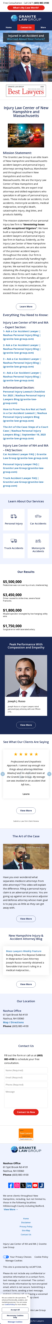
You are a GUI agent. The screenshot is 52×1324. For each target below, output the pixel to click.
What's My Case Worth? (26, 7)
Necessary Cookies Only (15, 1316)
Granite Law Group (36, 1310)
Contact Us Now (26, 1112)
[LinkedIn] (29, 1185)
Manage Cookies (13, 1260)
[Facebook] (11, 1185)
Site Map (26, 1230)
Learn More (26, 306)
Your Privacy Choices (20, 1256)
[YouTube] (35, 1185)
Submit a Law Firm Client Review (26, 821)
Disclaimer (26, 1222)
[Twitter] (23, 1185)
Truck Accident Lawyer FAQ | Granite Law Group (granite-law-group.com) (23, 481)
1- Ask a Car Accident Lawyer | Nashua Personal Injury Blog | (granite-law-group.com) (22, 335)
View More (26, 724)
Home (9, 27)
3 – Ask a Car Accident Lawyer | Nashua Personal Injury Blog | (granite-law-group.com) (22, 362)
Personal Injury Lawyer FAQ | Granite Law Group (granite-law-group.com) (23, 468)
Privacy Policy (26, 1226)
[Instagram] (17, 1185)
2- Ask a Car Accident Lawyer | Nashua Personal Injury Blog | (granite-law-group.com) (22, 348)
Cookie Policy (41, 1256)
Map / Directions (13, 1022)
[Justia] (41, 1185)
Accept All (15, 1310)
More (43, 27)
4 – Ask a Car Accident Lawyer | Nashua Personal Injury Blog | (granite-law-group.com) (22, 376)
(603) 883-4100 (20, 1026)
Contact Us (26, 27)
